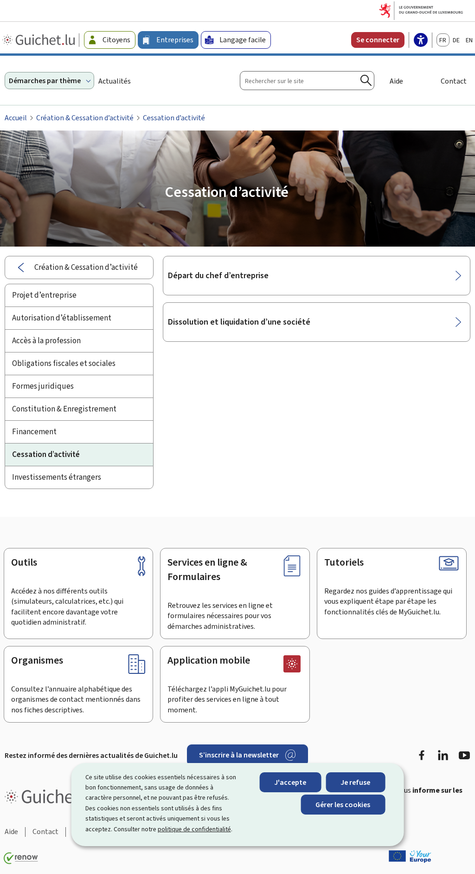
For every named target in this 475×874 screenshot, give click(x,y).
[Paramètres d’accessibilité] (421, 41)
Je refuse (355, 782)
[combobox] (307, 80)
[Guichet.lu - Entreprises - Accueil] (39, 40)
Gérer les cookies (342, 804)
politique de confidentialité (194, 829)
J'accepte (290, 782)
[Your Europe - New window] (410, 856)
